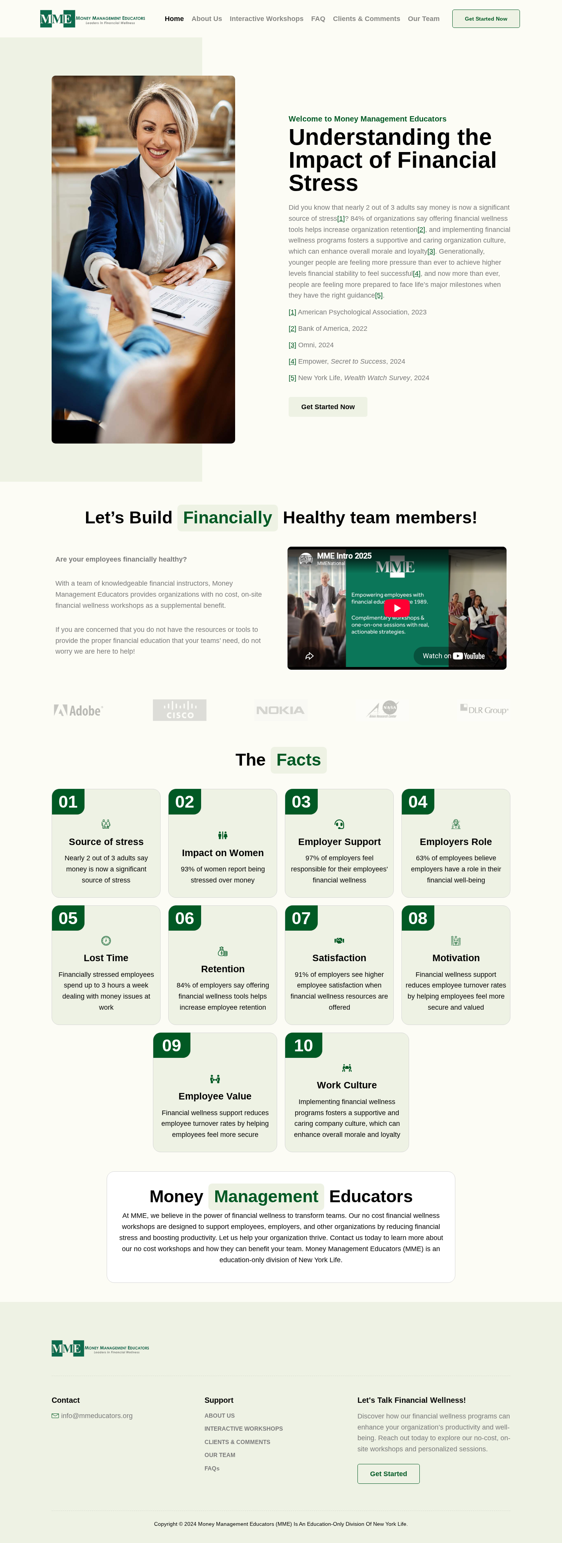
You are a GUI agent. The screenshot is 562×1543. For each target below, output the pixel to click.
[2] (421, 229)
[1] (341, 218)
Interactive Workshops (267, 19)
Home (174, 19)
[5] (379, 295)
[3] (431, 251)
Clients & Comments (366, 19)
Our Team (424, 19)
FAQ (318, 19)
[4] (417, 273)
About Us (207, 19)
